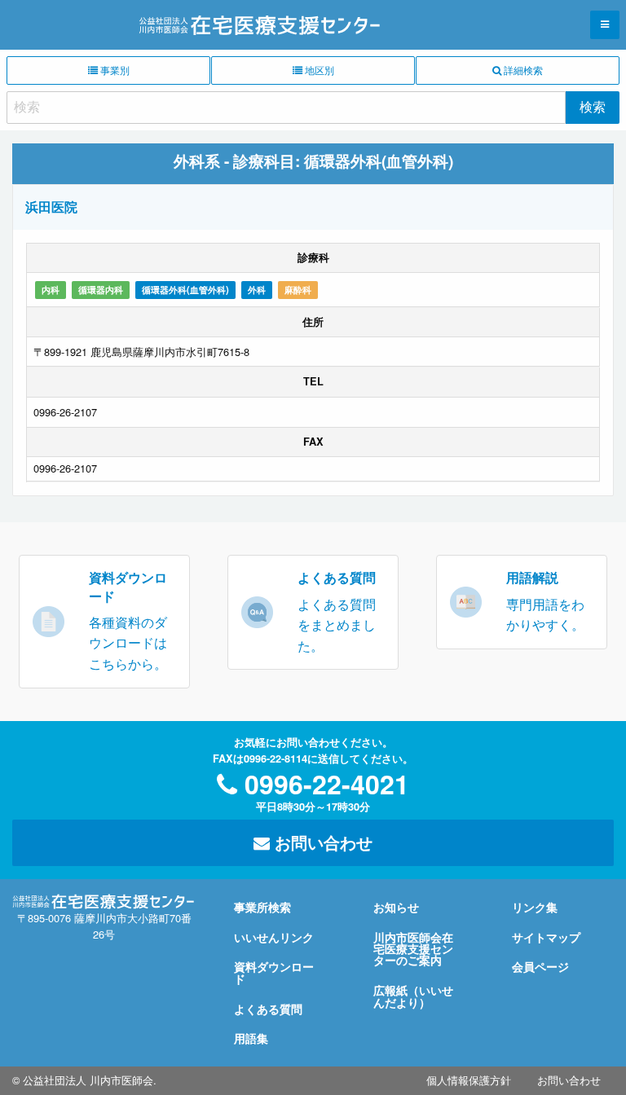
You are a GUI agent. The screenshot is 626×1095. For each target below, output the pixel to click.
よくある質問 (268, 1008)
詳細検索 (522, 70)
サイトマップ (546, 937)
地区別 (318, 70)
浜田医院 (51, 206)
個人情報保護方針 (468, 1080)
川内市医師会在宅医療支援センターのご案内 (413, 949)
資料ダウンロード (274, 972)
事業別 (114, 70)
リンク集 (535, 907)
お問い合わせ (321, 842)
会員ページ (540, 966)
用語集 (251, 1038)
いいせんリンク (274, 937)
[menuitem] (468, 1080)
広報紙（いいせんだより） (413, 995)
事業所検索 (262, 907)
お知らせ (396, 907)
